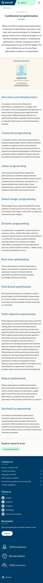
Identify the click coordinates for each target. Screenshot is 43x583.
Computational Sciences (11, 449)
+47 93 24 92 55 (21, 83)
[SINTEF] (7, 2)
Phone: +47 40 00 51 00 (10, 467)
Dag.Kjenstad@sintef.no (21, 85)
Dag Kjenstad (21, 78)
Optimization (7, 8)
